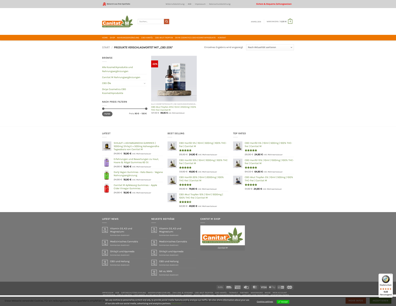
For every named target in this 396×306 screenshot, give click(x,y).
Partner (244, 293)
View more (176, 303)
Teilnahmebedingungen (228, 295)
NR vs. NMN (165, 271)
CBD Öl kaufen (124, 295)
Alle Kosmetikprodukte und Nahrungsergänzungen (117, 69)
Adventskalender (280, 295)
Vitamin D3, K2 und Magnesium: (121, 230)
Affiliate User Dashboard (255, 295)
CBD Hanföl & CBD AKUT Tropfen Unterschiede (158, 295)
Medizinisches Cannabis (124, 241)
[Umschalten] (145, 83)
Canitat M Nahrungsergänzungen (121, 77)
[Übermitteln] (166, 21)
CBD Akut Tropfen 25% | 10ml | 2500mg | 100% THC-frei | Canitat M (173, 108)
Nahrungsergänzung (128, 37)
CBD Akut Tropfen (164, 37)
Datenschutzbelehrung (219, 4)
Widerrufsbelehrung (175, 4)
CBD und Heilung (119, 261)
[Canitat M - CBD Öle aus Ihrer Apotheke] (117, 21)
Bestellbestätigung (204, 295)
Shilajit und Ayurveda (122, 251)
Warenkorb (257, 293)
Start (106, 47)
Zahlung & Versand (182, 293)
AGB (189, 4)
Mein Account (280, 293)
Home (105, 37)
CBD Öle (106, 83)
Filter (107, 114)
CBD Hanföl (147, 37)
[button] (256, 21)
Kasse (268, 293)
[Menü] (391, 275)
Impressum (200, 4)
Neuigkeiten (109, 295)
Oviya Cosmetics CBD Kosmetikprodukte (195, 37)
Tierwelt (233, 293)
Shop (112, 37)
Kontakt (222, 37)
